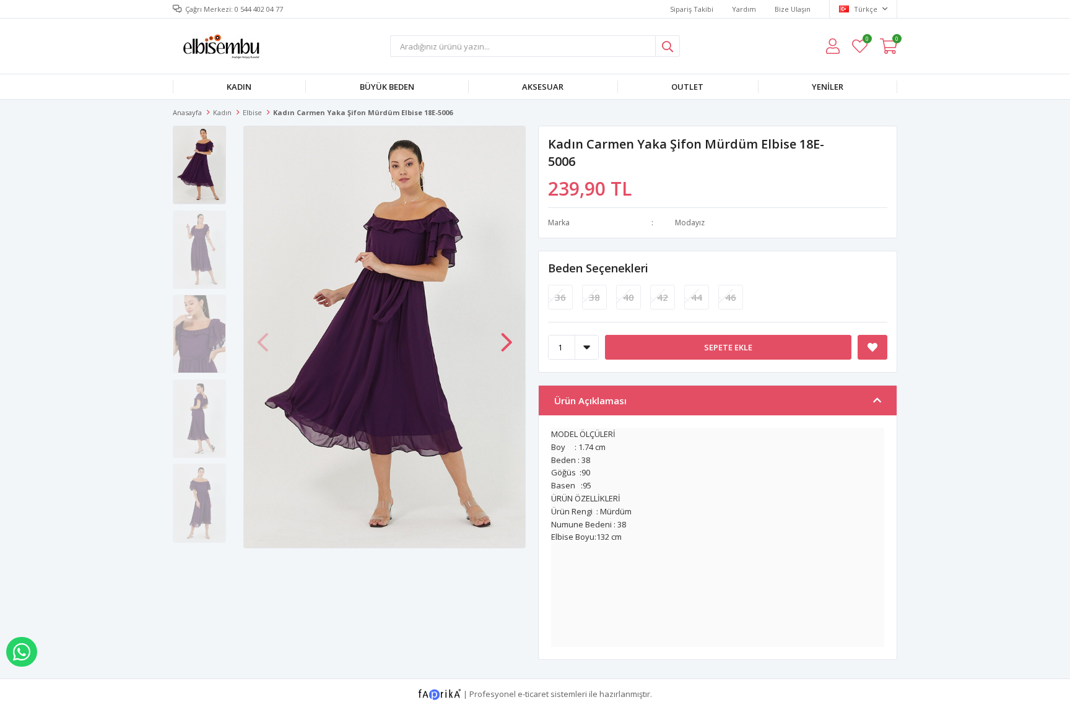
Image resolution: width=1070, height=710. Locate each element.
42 (662, 297)
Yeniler (827, 86)
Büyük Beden (387, 86)
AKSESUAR (542, 86)
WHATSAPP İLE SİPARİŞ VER (21, 652)
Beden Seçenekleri (598, 268)
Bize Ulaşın (793, 9)
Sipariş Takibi (691, 9)
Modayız (690, 222)
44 (696, 297)
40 (628, 297)
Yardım (744, 9)
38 (594, 297)
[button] (506, 336)
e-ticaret (533, 693)
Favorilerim (867, 40)
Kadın (239, 86)
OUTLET (687, 86)
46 (730, 297)
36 (560, 297)
